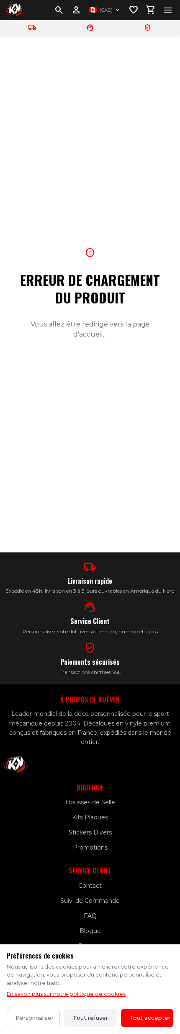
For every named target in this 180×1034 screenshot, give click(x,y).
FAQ (90, 916)
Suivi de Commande (90, 900)
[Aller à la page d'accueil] (15, 10)
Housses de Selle (90, 802)
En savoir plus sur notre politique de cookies (66, 993)
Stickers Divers (90, 832)
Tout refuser (90, 1017)
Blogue (90, 931)
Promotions (90, 847)
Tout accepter (149, 1017)
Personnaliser (34, 1017)
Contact (90, 885)
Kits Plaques (90, 817)
